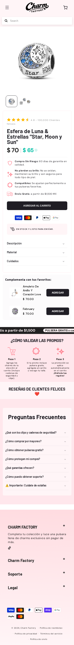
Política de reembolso (51, 628)
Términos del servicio (51, 633)
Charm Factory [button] (21, 560)
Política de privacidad (26, 633)
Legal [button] (13, 587)
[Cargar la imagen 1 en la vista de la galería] (11, 101)
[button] (7, 7)
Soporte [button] (15, 574)
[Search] (6, 20)
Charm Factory (28, 628)
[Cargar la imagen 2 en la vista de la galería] (25, 101)
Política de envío (38, 639)
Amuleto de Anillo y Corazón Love (32, 290)
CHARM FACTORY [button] (22, 527)
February (28, 309)
